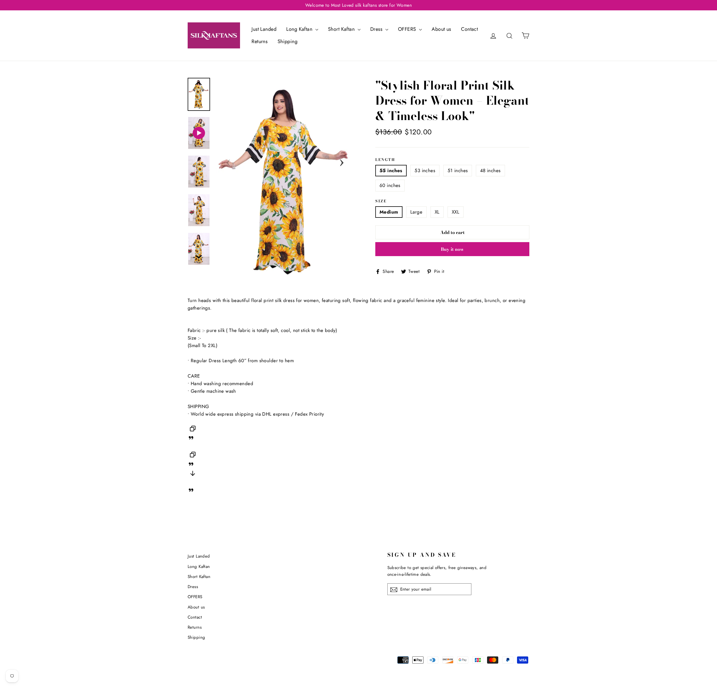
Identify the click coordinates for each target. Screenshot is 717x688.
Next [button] (341, 161)
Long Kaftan (300, 29)
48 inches (490, 170)
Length (385, 159)
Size (381, 201)
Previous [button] (228, 161)
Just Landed (264, 29)
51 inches (458, 170)
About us (441, 29)
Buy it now (452, 249)
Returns (259, 41)
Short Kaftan (342, 29)
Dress (377, 29)
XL (437, 212)
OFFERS (408, 29)
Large (416, 212)
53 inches (425, 170)
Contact (469, 29)
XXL (455, 212)
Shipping (287, 41)
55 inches (391, 170)
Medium (389, 212)
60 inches (390, 185)
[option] (285, 182)
